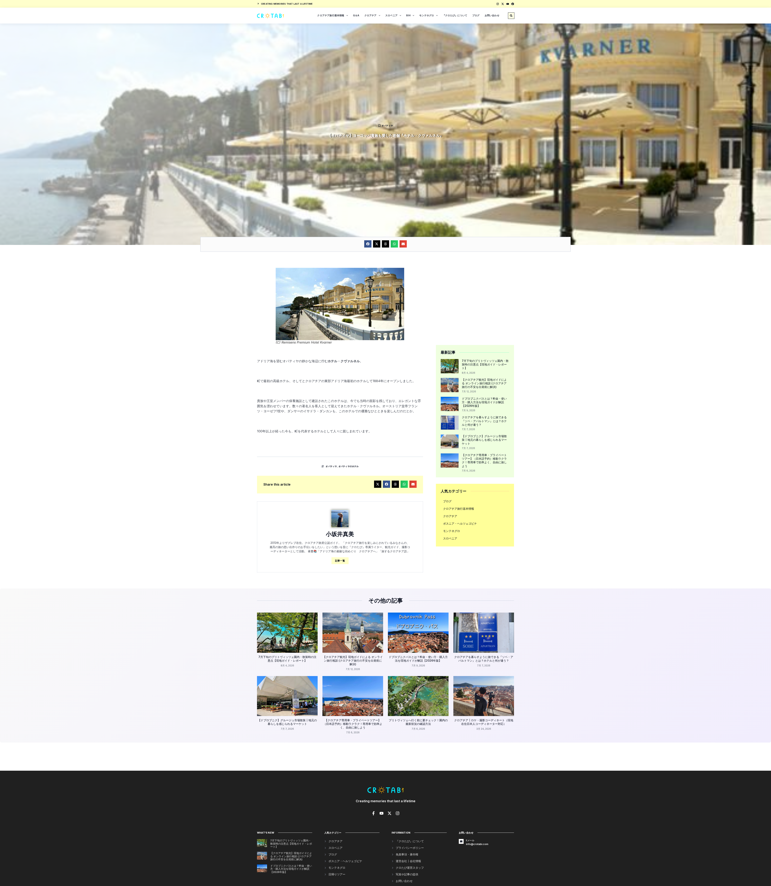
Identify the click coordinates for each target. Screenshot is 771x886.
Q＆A (356, 15)
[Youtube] (507, 4)
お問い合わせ (492, 15)
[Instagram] (497, 4)
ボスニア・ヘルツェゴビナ (460, 523)
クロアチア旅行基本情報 (330, 15)
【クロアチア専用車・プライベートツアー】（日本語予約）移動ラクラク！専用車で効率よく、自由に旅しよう (484, 460)
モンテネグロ (426, 15)
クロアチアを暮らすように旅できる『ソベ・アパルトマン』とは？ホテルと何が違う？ (484, 420)
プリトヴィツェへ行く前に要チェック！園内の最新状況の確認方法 (418, 721)
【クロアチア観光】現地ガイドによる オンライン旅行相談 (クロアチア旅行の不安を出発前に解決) (484, 383)
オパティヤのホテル (349, 466)
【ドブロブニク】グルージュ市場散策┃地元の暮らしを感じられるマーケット (484, 439)
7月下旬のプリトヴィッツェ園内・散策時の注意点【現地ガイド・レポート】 (485, 364)
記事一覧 (340, 560)
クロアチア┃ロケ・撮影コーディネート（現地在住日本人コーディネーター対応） (483, 721)
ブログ (476, 15)
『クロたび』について (455, 15)
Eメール (470, 840)
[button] (511, 15)
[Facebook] (512, 4)
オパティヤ (387, 125)
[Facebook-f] (373, 813)
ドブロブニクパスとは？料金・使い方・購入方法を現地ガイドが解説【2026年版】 (484, 402)
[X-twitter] (502, 4)
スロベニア (391, 15)
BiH (408, 15)
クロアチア (370, 15)
